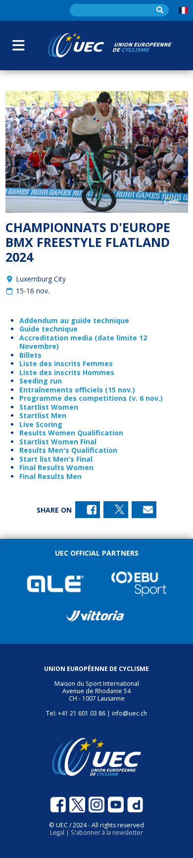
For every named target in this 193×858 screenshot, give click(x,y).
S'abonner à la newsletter (107, 832)
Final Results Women (56, 467)
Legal (58, 832)
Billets (30, 355)
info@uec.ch (129, 713)
